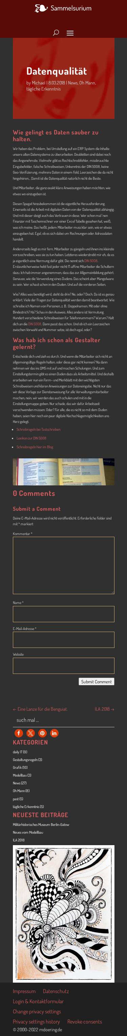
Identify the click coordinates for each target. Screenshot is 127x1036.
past (16, 799)
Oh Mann (87, 82)
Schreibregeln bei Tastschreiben (38, 429)
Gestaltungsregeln (25, 759)
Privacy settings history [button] (36, 1022)
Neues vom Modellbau (28, 832)
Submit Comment (96, 681)
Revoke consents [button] (84, 1022)
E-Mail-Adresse (25, 628)
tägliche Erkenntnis (43, 89)
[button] (19, 733)
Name (18, 602)
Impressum (24, 991)
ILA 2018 (19, 840)
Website (18, 654)
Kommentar (23, 533)
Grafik (17, 767)
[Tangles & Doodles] (63, 981)
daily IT (17, 752)
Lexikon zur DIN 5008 (31, 438)
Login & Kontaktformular (38, 1002)
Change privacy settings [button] (37, 1012)
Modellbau (20, 775)
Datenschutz (56, 991)
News (73, 82)
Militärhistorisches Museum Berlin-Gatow (41, 824)
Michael (38, 82)
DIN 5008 (91, 260)
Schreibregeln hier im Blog (35, 447)
